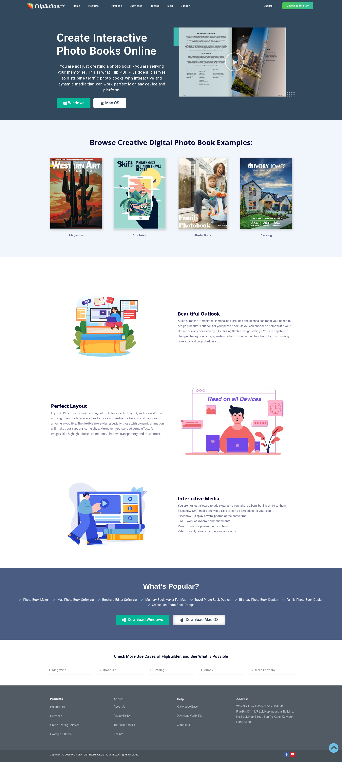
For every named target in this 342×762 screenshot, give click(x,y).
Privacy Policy (122, 715)
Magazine (76, 235)
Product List (57, 706)
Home (76, 5)
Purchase (116, 5)
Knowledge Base (187, 706)
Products (93, 5)
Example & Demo (61, 734)
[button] (234, 62)
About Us (119, 706)
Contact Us (184, 724)
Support (185, 5)
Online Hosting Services (65, 725)
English (268, 5)
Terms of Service (124, 724)
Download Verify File (189, 715)
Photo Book (202, 235)
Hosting (154, 5)
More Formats (265, 670)
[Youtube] (292, 754)
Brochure (139, 235)
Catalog (159, 670)
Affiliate (118, 733)
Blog (170, 5)
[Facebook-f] (286, 754)
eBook (208, 670)
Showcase (136, 5)
